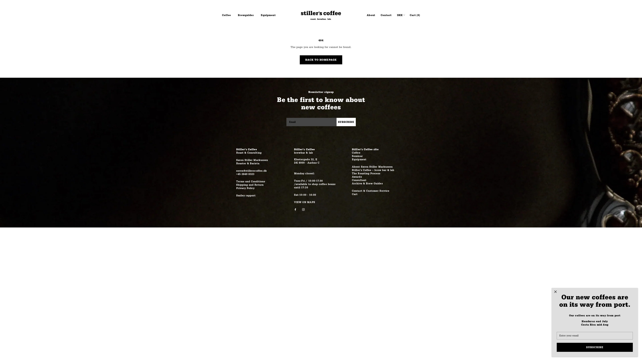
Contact (386, 15)
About (371, 15)
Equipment (268, 15)
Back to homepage (321, 59)
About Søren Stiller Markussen (372, 167)
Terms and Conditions (250, 181)
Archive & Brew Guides (367, 183)
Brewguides (246, 15)
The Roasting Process (366, 173)
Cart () (415, 15)
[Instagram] (303, 209)
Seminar (357, 156)
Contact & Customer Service (370, 191)
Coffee (226, 15)
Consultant (359, 180)
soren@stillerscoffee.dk (251, 171)
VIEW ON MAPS (304, 202)
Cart (355, 194)
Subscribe (594, 347)
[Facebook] (295, 209)
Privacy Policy (245, 188)
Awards (357, 177)
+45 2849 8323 (245, 174)
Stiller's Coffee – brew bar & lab (373, 170)
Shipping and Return (250, 185)
